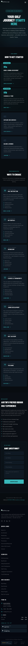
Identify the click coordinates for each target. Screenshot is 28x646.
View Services (7, 131)
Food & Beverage (5, 574)
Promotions (4, 540)
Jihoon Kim (3, 589)
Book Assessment (8, 83)
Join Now (6, 155)
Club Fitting (3, 569)
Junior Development (5, 566)
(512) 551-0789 (11, 499)
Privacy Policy (15, 642)
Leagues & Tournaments (6, 571)
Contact (3, 549)
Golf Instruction (4, 558)
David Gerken (4, 586)
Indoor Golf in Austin (5, 546)
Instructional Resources (6, 543)
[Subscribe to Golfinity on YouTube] (9, 521)
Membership (4, 535)
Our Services (4, 532)
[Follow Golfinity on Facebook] (4, 521)
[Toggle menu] (25, 2)
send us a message (20, 499)
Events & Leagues (5, 538)
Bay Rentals (3, 560)
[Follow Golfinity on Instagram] (2, 521)
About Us (3, 530)
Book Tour (6, 107)
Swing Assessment (5, 563)
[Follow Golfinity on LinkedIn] (7, 521)
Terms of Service (23, 642)
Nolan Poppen (4, 591)
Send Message (14, 481)
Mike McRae (3, 583)
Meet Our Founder (5, 594)
